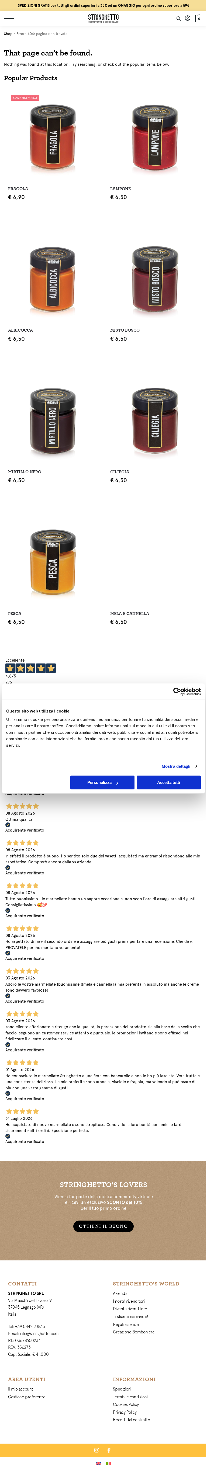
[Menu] (12, 19)
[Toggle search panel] (178, 18)
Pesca (14, 613)
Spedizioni (122, 1388)
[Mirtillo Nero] (52, 420)
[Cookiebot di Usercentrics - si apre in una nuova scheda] (177, 691)
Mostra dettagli (176, 766)
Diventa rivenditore (130, 1308)
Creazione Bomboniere (133, 1331)
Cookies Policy (126, 1404)
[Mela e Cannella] (154, 561)
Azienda (120, 1293)
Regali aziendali (126, 1324)
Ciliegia (119, 472)
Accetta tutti (168, 782)
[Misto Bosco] (154, 278)
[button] (198, 18)
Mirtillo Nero (24, 472)
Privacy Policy (124, 1412)
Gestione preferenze (26, 1396)
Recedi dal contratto (131, 1419)
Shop (8, 34)
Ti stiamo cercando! (130, 1316)
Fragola (18, 189)
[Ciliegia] (154, 420)
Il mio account (20, 1388)
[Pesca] (52, 561)
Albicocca (20, 330)
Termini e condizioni (130, 1396)
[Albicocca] (52, 278)
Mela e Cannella (129, 613)
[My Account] (187, 18)
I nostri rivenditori (128, 1301)
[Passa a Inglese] (98, 1463)
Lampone (120, 189)
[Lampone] (154, 136)
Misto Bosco (125, 330)
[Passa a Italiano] (109, 1463)
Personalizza (99, 782)
